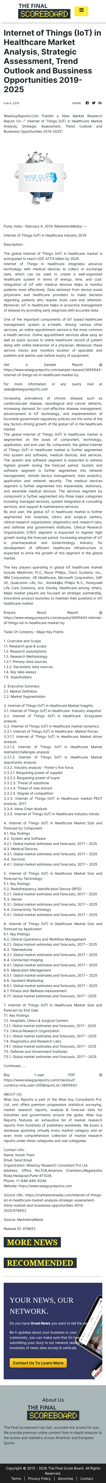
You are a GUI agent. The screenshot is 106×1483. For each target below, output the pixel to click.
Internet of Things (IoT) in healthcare (54, 253)
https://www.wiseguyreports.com (45, 1186)
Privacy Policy (39, 1478)
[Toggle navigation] (81, 11)
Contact (86, 1478)
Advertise (65, 1478)
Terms (16, 1478)
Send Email (23, 1160)
